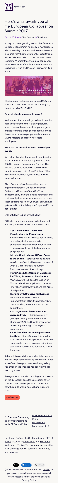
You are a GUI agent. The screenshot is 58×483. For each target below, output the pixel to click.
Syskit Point (29, 441)
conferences (12, 397)
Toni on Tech (19, 7)
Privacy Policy (29, 480)
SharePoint (42, 37)
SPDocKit (45, 441)
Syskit (8, 441)
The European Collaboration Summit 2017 (26, 101)
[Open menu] (51, 6)
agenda (21, 356)
